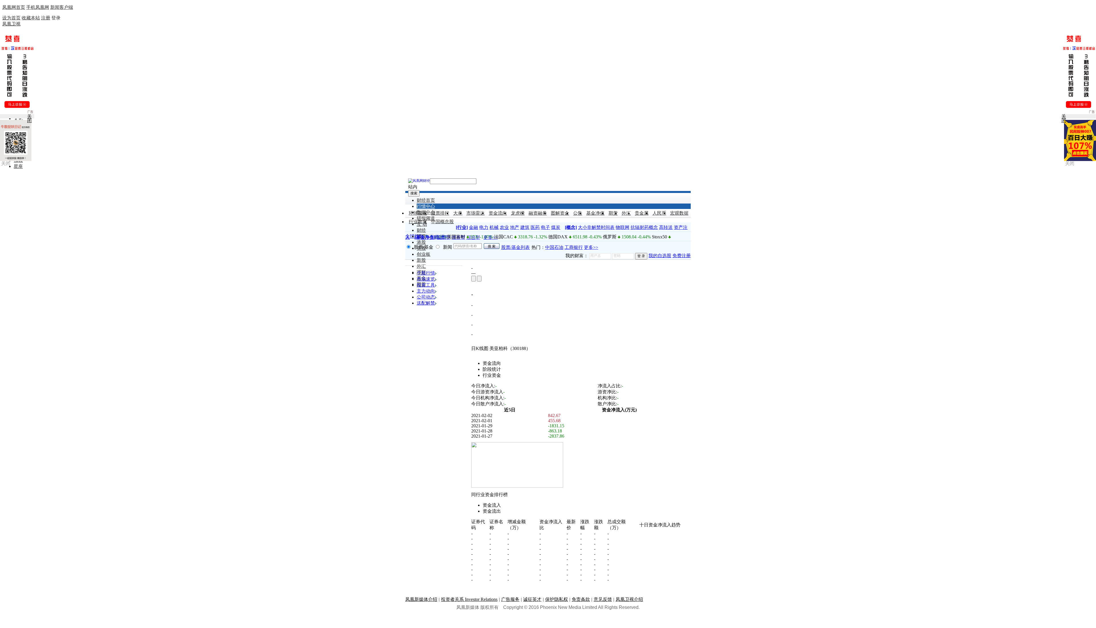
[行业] (462, 227)
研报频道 (426, 218)
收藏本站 (31, 17)
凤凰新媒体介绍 (421, 599)
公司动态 (426, 297)
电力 (483, 227)
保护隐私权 (556, 599)
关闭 (5, 163)
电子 (545, 227)
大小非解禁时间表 (596, 227)
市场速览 (426, 279)
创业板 (423, 254)
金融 (473, 227)
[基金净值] (425, 237)
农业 (504, 227)
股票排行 (440, 213)
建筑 (524, 227)
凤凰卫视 (11, 23)
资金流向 (498, 213)
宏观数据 (679, 213)
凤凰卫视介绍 (629, 599)
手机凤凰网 (37, 7)
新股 (421, 260)
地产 (514, 227)
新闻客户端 (61, 7)
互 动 (422, 224)
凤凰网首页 (13, 7)
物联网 (622, 227)
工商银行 (574, 247)
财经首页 (426, 200)
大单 (457, 213)
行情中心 (426, 206)
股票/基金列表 (515, 247)
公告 (577, 213)
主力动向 (426, 291)
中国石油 (554, 247)
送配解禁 (426, 303)
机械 (494, 227)
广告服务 (510, 599)
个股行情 (426, 273)
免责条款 (581, 599)
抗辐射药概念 (644, 227)
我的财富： (576, 255)
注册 (45, 17)
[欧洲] (440, 236)
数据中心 (426, 212)
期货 (613, 213)
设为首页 (11, 17)
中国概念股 (442, 221)
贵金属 (641, 213)
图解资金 (560, 213)
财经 (421, 230)
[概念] (571, 227)
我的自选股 (659, 255)
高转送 (666, 227)
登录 (56, 17)
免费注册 (681, 255)
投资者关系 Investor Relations (469, 599)
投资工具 (426, 285)
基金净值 (595, 213)
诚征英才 (532, 599)
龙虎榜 (518, 213)
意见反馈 (603, 599)
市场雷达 (475, 213)
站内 (412, 186)
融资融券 (538, 213)
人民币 (659, 213)
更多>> (591, 247)
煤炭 (555, 227)
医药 (535, 227)
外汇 (626, 213)
